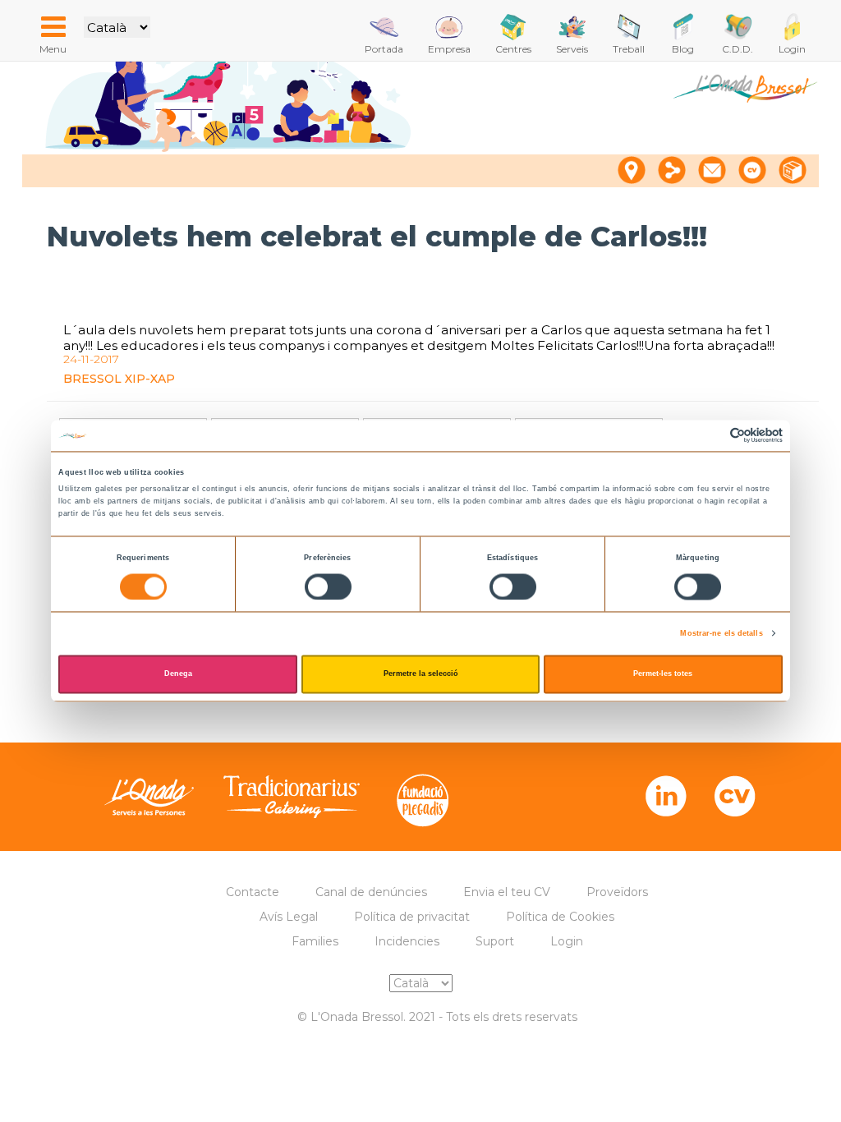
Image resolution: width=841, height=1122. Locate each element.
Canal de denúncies (371, 892)
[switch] (328, 586)
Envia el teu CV (506, 892)
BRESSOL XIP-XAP (119, 378)
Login (566, 941)
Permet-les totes (662, 674)
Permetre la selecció (421, 674)
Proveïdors (617, 892)
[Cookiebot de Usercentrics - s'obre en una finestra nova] (711, 436)
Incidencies (407, 941)
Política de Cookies (560, 916)
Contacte (252, 892)
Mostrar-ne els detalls (721, 633)
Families (315, 941)
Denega (178, 674)
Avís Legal (289, 916)
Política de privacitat (412, 916)
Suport (495, 941)
